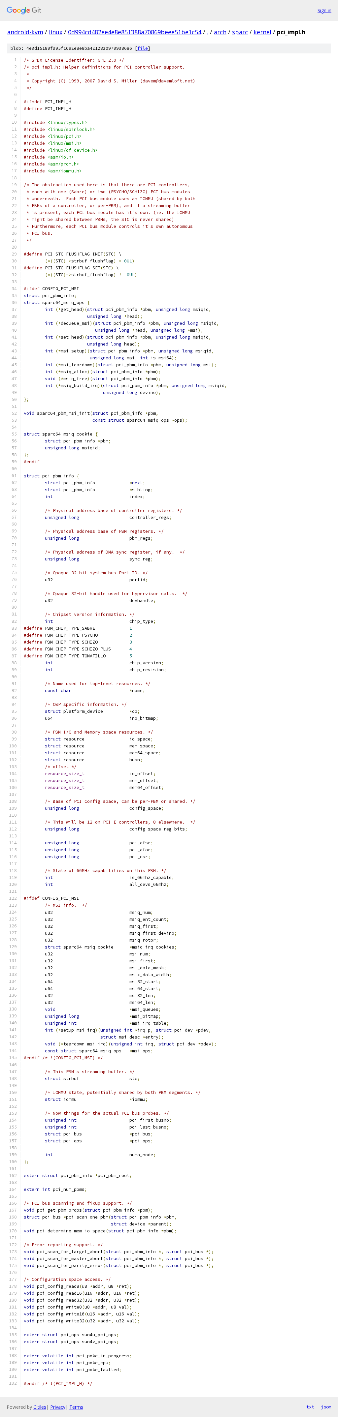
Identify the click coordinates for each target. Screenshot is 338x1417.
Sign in (324, 10)
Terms (76, 1407)
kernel (262, 32)
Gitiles (39, 1407)
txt (310, 1407)
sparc (240, 32)
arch (220, 32)
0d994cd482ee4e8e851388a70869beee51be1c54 (134, 32)
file (142, 48)
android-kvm (25, 32)
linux (55, 32)
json (326, 1407)
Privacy (57, 1407)
